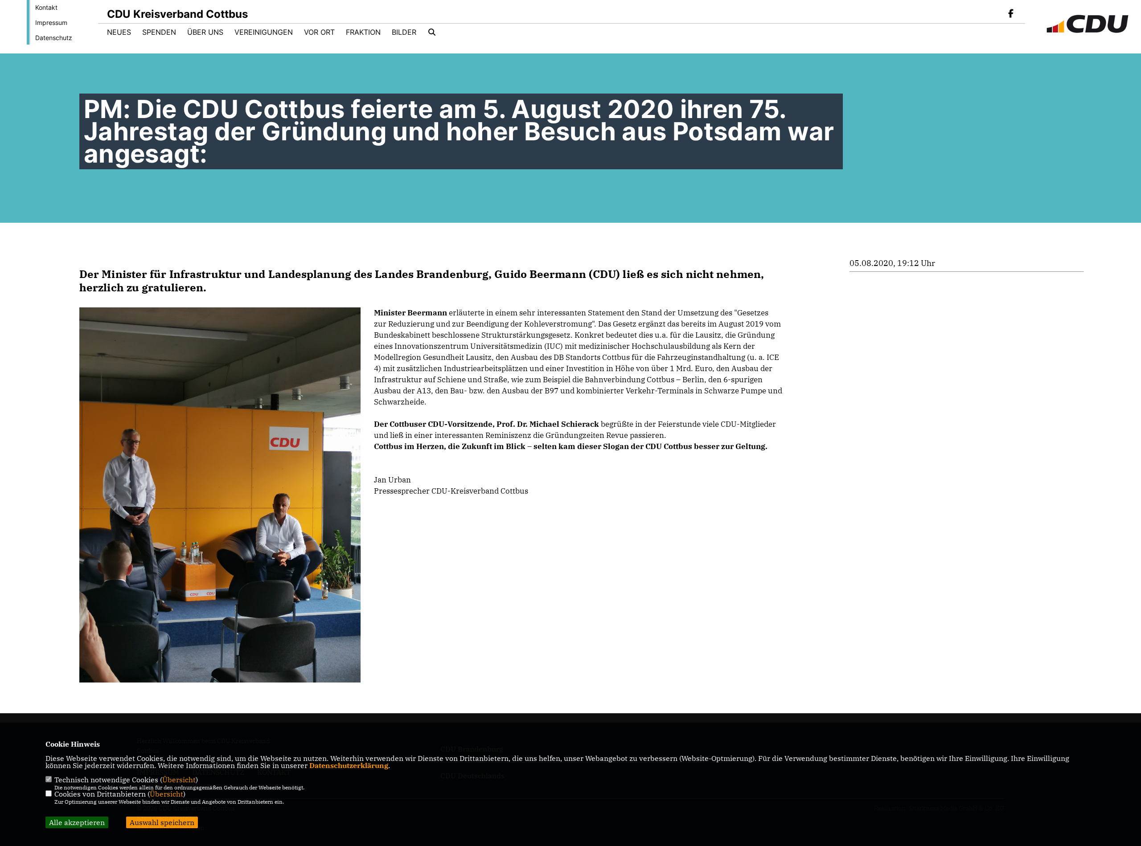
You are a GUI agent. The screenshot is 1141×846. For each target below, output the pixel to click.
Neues (119, 32)
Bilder (404, 32)
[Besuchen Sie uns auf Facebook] (1011, 14)
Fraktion (363, 32)
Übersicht (179, 779)
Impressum (51, 22)
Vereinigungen (263, 32)
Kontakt (46, 7)
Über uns (205, 32)
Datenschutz (53, 37)
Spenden (159, 32)
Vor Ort (319, 32)
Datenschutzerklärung (348, 765)
